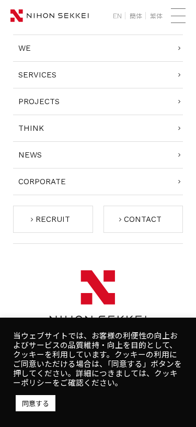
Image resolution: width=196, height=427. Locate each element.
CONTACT (143, 219)
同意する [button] (35, 403)
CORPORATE (42, 181)
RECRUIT (53, 219)
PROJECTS (39, 101)
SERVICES (37, 75)
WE (24, 48)
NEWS (30, 155)
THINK (31, 128)
